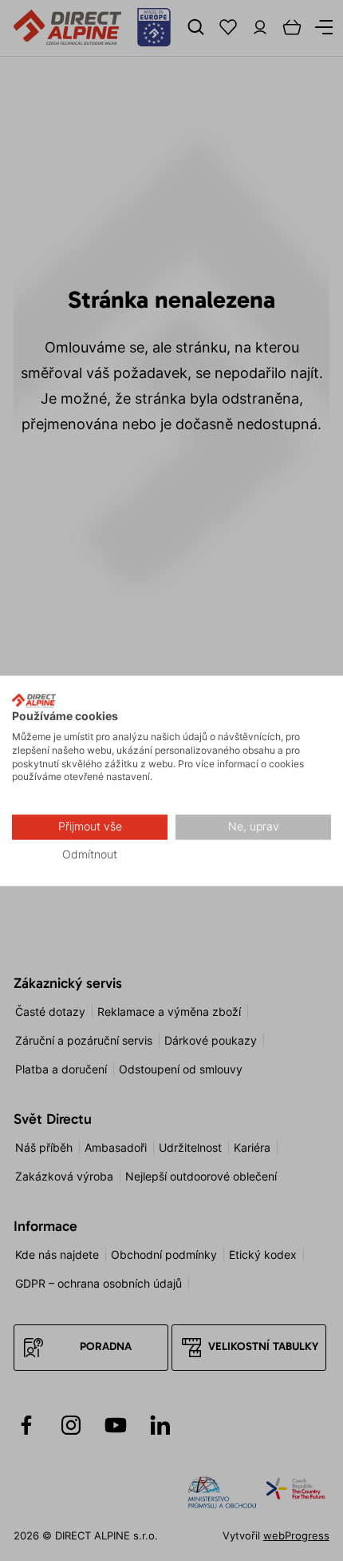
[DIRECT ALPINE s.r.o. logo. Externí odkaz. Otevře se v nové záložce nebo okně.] (34, 700)
